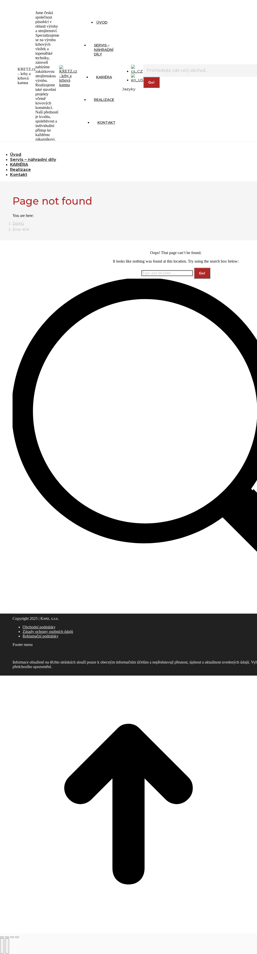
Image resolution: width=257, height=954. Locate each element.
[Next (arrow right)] (7, 946)
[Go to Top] (128, 931)
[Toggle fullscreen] (12, 937)
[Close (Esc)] (2, 937)
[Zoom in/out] (17, 937)
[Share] (7, 937)
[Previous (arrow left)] (2, 946)
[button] (41, 147)
